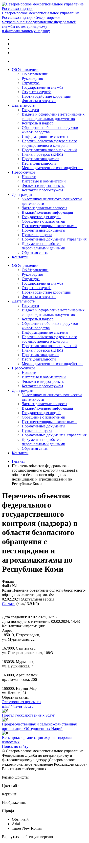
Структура (31, 83)
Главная (18, 461)
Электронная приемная (21, 702)
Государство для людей (41, 217)
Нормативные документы (43, 230)
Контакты (20, 257)
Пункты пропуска (37, 235)
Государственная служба (42, 87)
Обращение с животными (43, 221)
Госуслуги (30, 110)
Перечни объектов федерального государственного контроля (49, 143)
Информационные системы (45, 136)
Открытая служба (36, 92)
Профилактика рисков (40, 159)
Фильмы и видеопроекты (43, 185)
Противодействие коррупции (46, 96)
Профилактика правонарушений (49, 150)
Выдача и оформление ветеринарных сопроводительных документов (53, 116)
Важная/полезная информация (47, 212)
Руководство (32, 78)
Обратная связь (34, 252)
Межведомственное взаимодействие (52, 168)
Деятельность (23, 105)
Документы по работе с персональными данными (43, 245)
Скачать (8, 604)
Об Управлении (25, 69)
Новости (29, 177)
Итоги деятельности (39, 163)
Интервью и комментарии (44, 181)
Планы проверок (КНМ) (42, 154)
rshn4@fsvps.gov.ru (17, 706)
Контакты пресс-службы (42, 190)
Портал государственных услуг (28, 715)
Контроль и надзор (37, 123)
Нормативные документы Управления (54, 239)
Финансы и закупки (39, 101)
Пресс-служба (23, 172)
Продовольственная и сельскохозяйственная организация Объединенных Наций (39, 726)
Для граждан (22, 194)
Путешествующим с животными (49, 226)
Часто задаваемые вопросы (44, 208)
